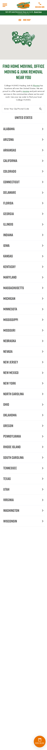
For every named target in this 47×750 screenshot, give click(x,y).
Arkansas (9, 150)
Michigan (9, 298)
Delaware (9, 192)
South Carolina (13, 457)
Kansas (8, 256)
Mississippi (10, 319)
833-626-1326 (39, 7)
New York (9, 383)
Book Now (38, 12)
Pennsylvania (12, 436)
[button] (16, 41)
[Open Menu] (5, 5)
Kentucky (9, 266)
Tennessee (10, 468)
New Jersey (10, 362)
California (10, 160)
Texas (7, 478)
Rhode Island (12, 446)
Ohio (6, 404)
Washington (11, 510)
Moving (36, 85)
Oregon (8, 425)
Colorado (9, 171)
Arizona (8, 139)
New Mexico (11, 372)
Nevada (8, 351)
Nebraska (9, 340)
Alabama (9, 128)
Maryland (10, 277)
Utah (6, 489)
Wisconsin (10, 521)
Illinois (8, 224)
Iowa (6, 245)
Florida (8, 203)
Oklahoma (10, 415)
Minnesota (10, 309)
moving (26, 91)
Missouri (9, 330)
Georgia (8, 213)
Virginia (8, 499)
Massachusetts (13, 287)
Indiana (8, 234)
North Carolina (13, 393)
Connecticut (11, 181)
